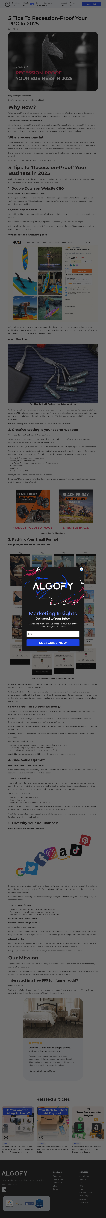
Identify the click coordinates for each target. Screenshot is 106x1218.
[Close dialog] (81, 569)
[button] (53, 645)
